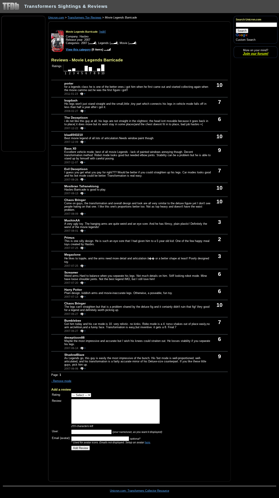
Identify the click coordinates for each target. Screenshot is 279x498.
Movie (123, 43)
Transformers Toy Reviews (84, 17)
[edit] (102, 31)
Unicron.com (56, 17)
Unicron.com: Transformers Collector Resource (139, 490)
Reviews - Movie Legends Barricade (87, 59)
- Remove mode (61, 381)
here (147, 442)
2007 (84, 43)
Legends (103, 43)
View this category (78, 49)
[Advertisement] (23, 83)
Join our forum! (255, 54)
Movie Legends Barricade (82, 31)
